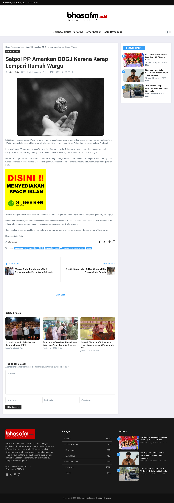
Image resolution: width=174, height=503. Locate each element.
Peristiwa (77, 31)
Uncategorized (18, 47)
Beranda (58, 31)
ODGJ (41, 248)
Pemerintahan (93, 31)
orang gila (49, 248)
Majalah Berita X (105, 498)
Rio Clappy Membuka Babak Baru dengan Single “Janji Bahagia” (156, 72)
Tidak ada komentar (32, 72)
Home (7, 47)
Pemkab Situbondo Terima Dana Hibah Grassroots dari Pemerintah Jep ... (97, 345)
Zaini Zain (14, 72)
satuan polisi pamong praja (74, 248)
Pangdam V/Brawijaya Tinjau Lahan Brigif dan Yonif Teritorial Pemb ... (60, 343)
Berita (67, 31)
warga (88, 248)
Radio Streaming (112, 31)
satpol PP (58, 248)
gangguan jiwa (20, 248)
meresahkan (32, 248)
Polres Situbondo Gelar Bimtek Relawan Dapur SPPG (20, 343)
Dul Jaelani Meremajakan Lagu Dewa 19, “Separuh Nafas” (156, 57)
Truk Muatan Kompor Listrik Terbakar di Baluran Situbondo (156, 88)
